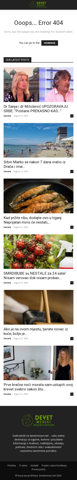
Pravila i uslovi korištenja (54, 465)
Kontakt (34, 465)
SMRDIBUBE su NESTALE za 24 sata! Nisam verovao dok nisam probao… (35, 275)
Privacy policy (38, 469)
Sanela (7, 115)
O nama (23, 465)
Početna (12, 465)
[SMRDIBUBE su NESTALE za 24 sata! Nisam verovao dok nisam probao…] (38, 251)
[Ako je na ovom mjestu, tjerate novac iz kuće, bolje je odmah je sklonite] (38, 307)
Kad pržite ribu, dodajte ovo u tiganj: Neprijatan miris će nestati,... (33, 220)
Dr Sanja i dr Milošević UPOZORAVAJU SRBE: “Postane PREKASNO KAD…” (36, 108)
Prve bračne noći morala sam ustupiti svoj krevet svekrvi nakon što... (38, 387)
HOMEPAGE (49, 43)
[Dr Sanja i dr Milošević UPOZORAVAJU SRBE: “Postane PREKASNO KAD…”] (38, 84)
